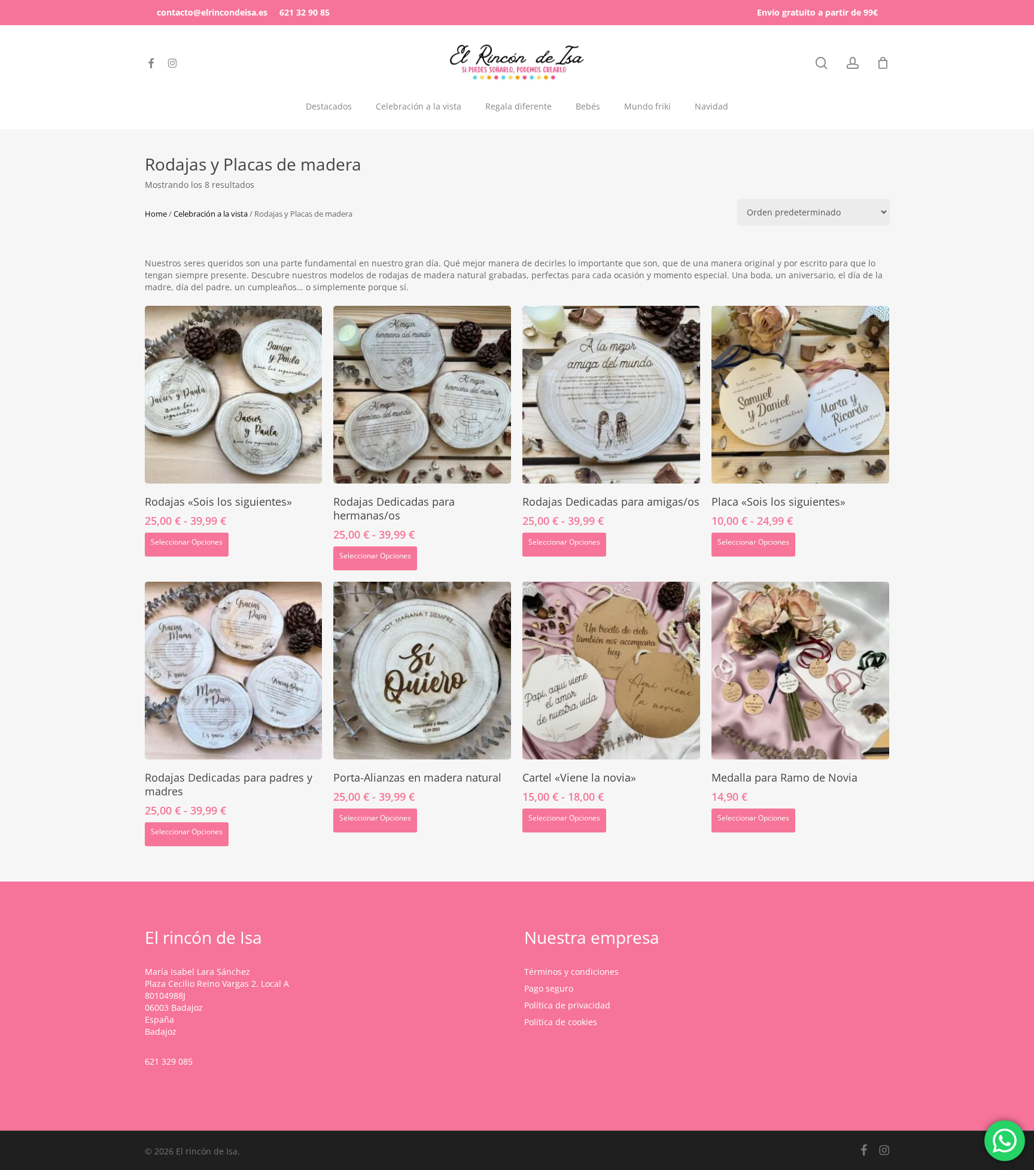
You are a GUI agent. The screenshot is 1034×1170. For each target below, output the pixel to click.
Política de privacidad (567, 1005)
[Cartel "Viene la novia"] (611, 670)
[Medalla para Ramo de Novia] (800, 670)
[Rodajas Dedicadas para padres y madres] (234, 670)
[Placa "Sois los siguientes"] (800, 395)
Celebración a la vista (211, 213)
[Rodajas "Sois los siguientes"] (234, 395)
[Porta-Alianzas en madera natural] (422, 670)
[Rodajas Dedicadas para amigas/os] (611, 395)
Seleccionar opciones (187, 542)
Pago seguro (548, 988)
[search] (821, 63)
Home (156, 213)
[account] (853, 63)
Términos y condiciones (571, 971)
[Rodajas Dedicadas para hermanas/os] (422, 395)
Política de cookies (560, 1022)
